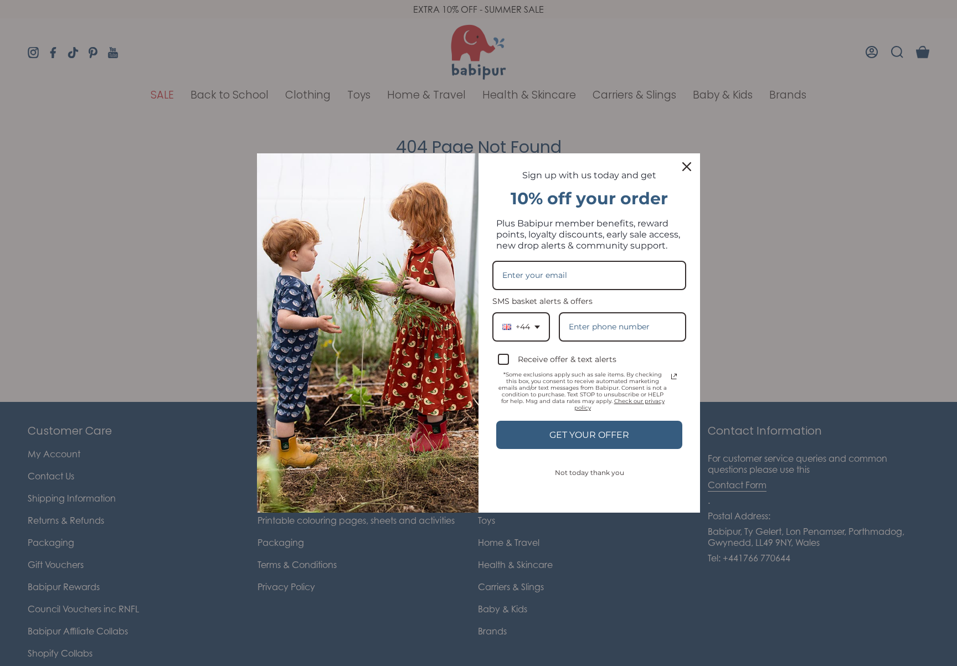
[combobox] (521, 327)
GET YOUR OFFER (589, 435)
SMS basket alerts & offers (542, 301)
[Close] (686, 166)
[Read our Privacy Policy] (674, 376)
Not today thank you (589, 472)
